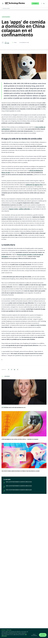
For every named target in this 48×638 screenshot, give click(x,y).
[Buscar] (44, 3)
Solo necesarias (34, 635)
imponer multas (13, 209)
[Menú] (3, 3)
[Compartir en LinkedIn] (14, 369)
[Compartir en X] (11, 369)
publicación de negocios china (34, 184)
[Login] (41, 3)
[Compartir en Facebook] (8, 369)
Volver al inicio (6, 8)
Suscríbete (35, 3)
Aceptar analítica (42, 635)
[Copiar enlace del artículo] (17, 369)
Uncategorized (6, 16)
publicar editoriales (24, 209)
